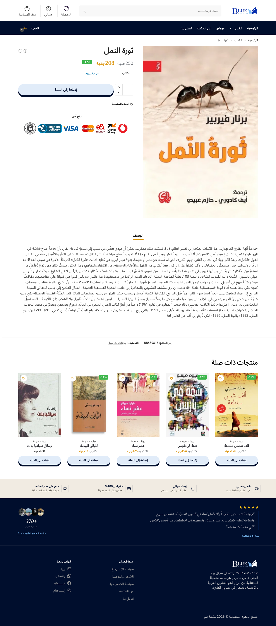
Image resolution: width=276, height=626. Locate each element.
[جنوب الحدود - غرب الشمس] (25, 51)
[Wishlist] (221, 378)
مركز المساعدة (27, 14)
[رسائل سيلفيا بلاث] (39, 405)
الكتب (238, 40)
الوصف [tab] (138, 235)
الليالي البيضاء (89, 446)
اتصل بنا (128, 598)
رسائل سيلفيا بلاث (39, 446)
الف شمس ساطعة (236, 446)
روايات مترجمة (117, 343)
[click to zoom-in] (200, 132)
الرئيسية (253, 40)
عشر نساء (138, 446)
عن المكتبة (126, 591)
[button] (28, 28)
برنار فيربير (92, 73)
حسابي (48, 14)
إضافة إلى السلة (66, 89)
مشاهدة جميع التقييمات (33, 533)
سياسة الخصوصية (122, 583)
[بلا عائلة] (20, 51)
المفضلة (66, 14)
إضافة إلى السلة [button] (236, 460)
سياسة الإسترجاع (123, 569)
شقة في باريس (187, 446)
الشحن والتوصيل (122, 576)
